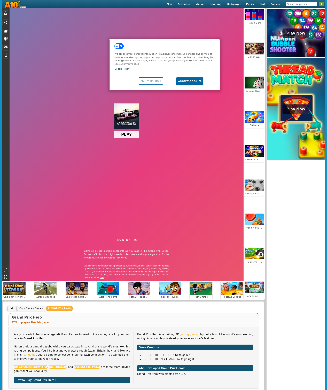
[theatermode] (5, 270)
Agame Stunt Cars (87, 366)
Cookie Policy (121, 68)
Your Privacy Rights (151, 80)
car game (29, 354)
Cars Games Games (31, 308)
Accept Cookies (190, 81)
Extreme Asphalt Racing (30, 366)
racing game (189, 334)
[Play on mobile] (6, 55)
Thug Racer (57, 366)
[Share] (5, 22)
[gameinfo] (5, 47)
